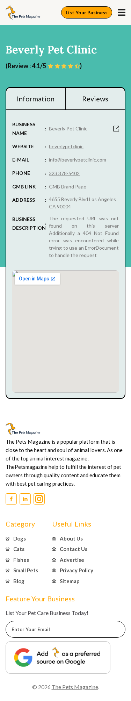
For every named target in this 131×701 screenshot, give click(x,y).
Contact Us (73, 549)
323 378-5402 (64, 173)
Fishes (21, 560)
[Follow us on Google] (58, 657)
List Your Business (87, 12)
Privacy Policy (76, 570)
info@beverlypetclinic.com (77, 160)
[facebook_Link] (11, 499)
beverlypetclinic (66, 146)
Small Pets (25, 570)
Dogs (19, 538)
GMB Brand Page (67, 186)
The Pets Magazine (75, 687)
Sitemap (70, 581)
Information (35, 98)
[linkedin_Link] (25, 499)
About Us (71, 538)
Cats (18, 549)
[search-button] (121, 12)
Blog (18, 581)
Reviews (95, 98)
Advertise (72, 560)
